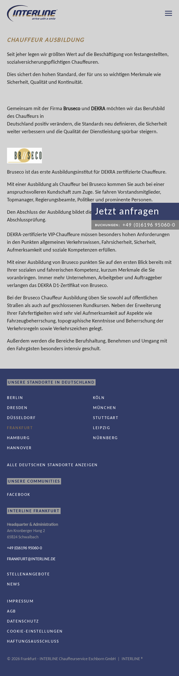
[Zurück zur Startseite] (32, 13)
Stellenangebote (28, 574)
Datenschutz (23, 621)
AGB (11, 611)
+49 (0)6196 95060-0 (24, 547)
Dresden (17, 407)
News (13, 584)
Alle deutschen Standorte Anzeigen (52, 464)
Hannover (19, 447)
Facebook (18, 494)
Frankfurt (20, 427)
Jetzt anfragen (127, 211)
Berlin (15, 397)
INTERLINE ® (132, 658)
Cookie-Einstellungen (35, 631)
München (104, 407)
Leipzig (101, 427)
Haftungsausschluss (33, 641)
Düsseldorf (21, 417)
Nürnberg (105, 437)
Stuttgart (106, 417)
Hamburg (18, 437)
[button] (168, 13)
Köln (99, 397)
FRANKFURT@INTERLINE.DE (31, 558)
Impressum (20, 601)
